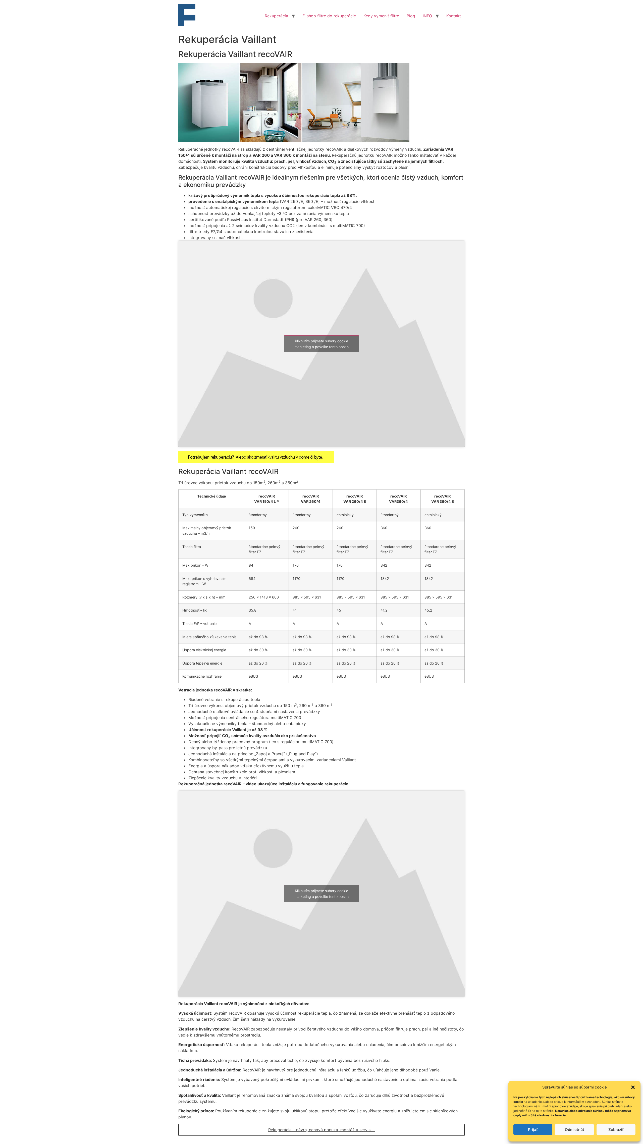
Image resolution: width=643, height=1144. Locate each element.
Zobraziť (616, 1129)
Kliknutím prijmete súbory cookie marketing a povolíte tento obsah (321, 344)
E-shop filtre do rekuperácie (329, 15)
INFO (427, 15)
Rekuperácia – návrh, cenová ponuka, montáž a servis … (321, 1129)
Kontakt (453, 15)
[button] (632, 1087)
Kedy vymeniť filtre (381, 15)
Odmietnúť (574, 1129)
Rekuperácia (276, 15)
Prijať (533, 1129)
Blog (411, 15)
